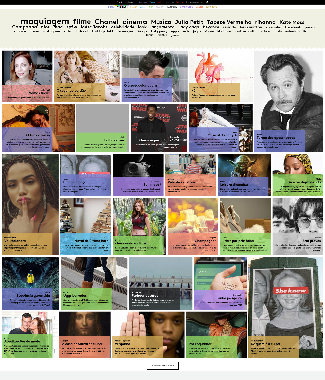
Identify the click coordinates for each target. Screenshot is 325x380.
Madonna (224, 31)
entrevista (292, 31)
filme (82, 21)
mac (58, 27)
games (175, 35)
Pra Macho (171, 7)
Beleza (133, 7)
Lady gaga (188, 27)
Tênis (35, 31)
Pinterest (179, 2)
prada (278, 31)
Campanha (24, 27)
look (142, 27)
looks (149, 35)
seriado (229, 27)
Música (159, 7)
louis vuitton (251, 27)
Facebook (143, 2)
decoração (125, 31)
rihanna (265, 22)
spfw (72, 27)
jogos (197, 31)
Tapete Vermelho (229, 22)
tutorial (82, 31)
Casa (142, 7)
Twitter (152, 2)
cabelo (265, 31)
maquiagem (44, 21)
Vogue (209, 31)
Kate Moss (292, 22)
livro (306, 31)
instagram (51, 31)
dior (45, 27)
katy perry (159, 31)
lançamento (162, 27)
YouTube (160, 2)
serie (186, 31)
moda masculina (246, 31)
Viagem (199, 7)
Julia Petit (189, 22)
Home (111, 7)
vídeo (68, 31)
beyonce (211, 27)
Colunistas (211, 7)
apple (175, 31)
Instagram (170, 2)
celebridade (122, 27)
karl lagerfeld (102, 31)
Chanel (107, 21)
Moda (150, 7)
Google (142, 31)
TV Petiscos (122, 7)
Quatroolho (186, 7)
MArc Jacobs (94, 27)
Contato (130, 2)
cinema (134, 21)
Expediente (121, 2)
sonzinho (273, 27)
